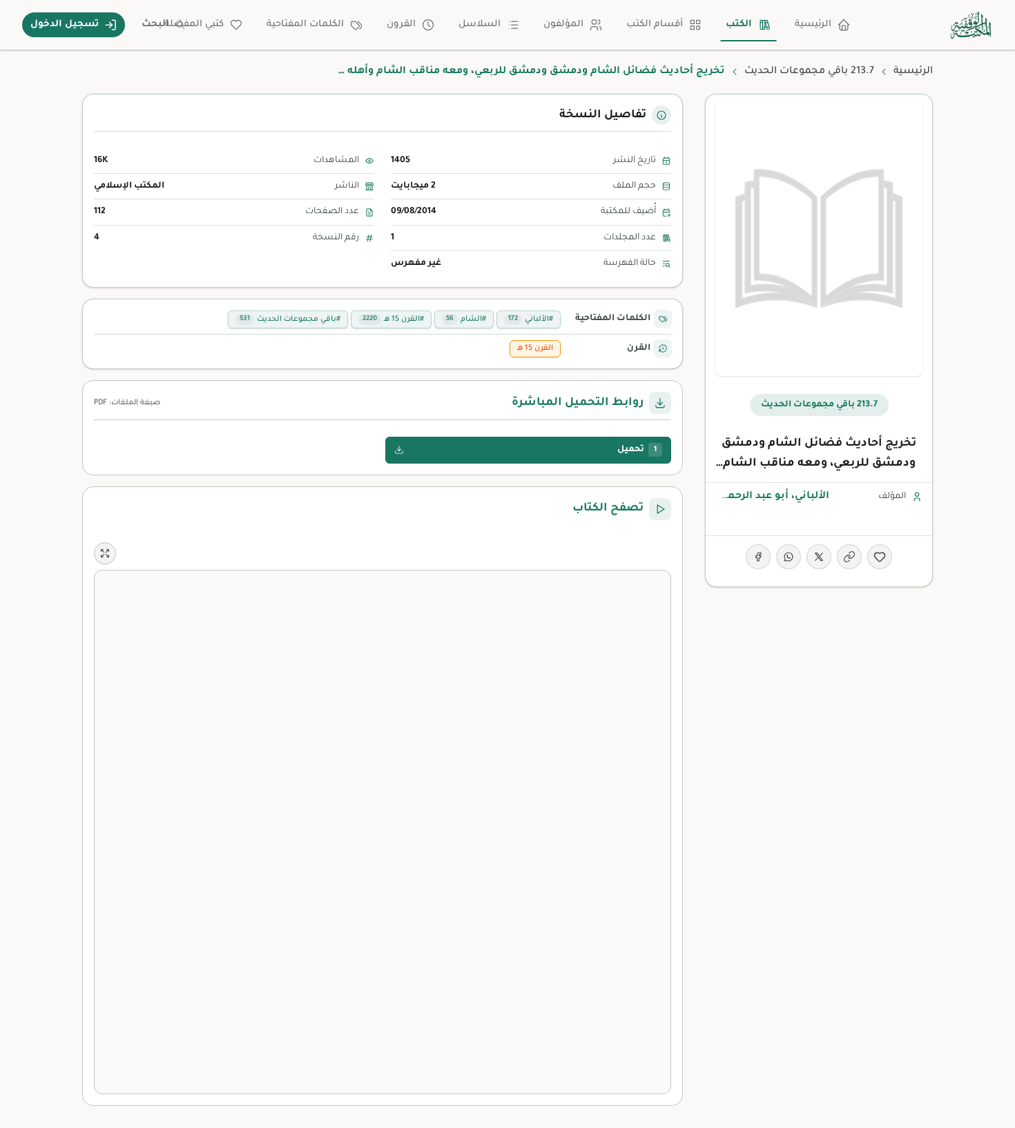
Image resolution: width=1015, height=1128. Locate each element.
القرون (401, 24)
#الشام (466, 319)
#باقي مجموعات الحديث (290, 319)
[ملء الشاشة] (105, 553)
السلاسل (479, 24)
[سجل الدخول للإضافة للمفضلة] (879, 556)
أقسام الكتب (654, 24)
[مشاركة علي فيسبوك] (758, 556)
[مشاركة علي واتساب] (788, 556)
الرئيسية (813, 24)
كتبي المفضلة (194, 24)
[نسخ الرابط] (849, 556)
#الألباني (530, 319)
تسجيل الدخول (64, 24)
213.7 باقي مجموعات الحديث (809, 71)
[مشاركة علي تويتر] (818, 556)
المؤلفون (563, 24)
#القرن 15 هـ (393, 319)
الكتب (739, 24)
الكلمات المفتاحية (305, 24)
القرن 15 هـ (535, 348)
